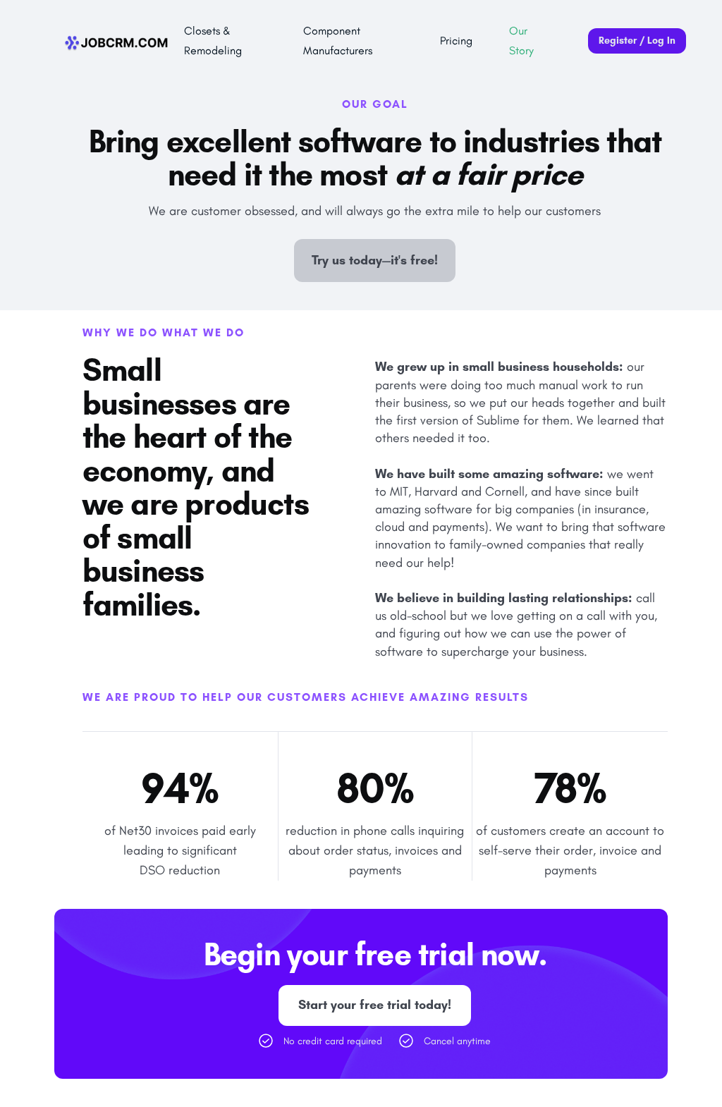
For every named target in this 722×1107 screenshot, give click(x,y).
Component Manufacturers (337, 40)
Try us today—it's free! (375, 260)
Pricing (456, 40)
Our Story (521, 40)
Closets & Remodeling (213, 40)
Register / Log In (637, 41)
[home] (117, 41)
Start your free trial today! (374, 1005)
